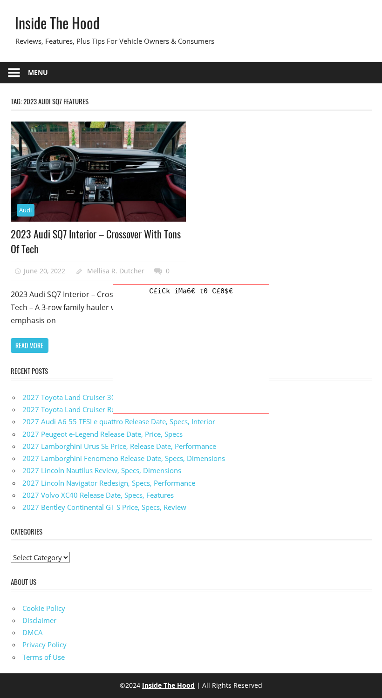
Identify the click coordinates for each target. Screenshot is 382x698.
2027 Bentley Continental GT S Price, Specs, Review (104, 507)
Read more (29, 345)
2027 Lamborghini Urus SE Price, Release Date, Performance (119, 446)
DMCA (32, 632)
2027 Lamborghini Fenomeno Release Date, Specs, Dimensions (123, 458)
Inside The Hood (57, 23)
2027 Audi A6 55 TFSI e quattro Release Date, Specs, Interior (118, 421)
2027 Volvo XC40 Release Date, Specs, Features (98, 495)
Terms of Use (43, 657)
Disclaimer (39, 620)
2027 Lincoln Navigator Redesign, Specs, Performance (108, 483)
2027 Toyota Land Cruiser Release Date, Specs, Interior (110, 409)
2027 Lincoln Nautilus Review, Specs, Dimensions (101, 470)
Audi (25, 210)
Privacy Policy (44, 644)
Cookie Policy (43, 608)
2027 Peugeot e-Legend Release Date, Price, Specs (102, 434)
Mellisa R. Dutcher (115, 270)
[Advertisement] (191, 355)
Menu (38, 72)
